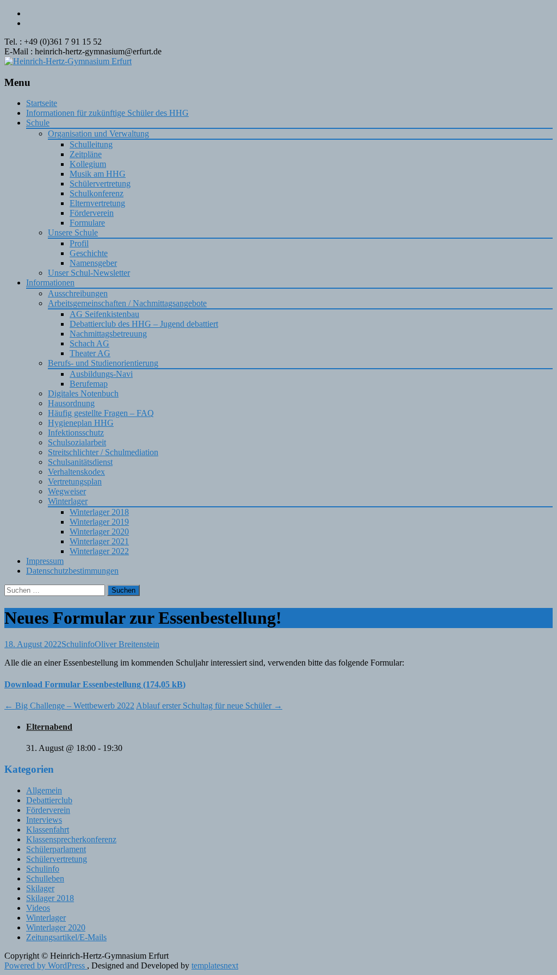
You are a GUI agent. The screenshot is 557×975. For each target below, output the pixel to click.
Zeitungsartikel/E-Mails (66, 937)
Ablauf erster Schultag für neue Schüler (209, 705)
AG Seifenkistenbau (104, 314)
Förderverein (92, 213)
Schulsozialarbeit (77, 442)
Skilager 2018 (50, 898)
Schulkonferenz (96, 193)
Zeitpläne (86, 154)
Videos (38, 907)
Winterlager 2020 (99, 531)
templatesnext (214, 965)
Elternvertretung (97, 203)
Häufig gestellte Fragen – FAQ (101, 413)
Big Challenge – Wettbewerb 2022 (69, 705)
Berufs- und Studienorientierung (103, 363)
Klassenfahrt (47, 829)
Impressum (45, 561)
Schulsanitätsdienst (80, 462)
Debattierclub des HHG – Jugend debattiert (144, 323)
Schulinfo (78, 644)
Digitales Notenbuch (83, 393)
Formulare (87, 222)
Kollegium (88, 164)
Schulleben (45, 878)
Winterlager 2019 (99, 521)
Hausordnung (71, 403)
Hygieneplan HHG (81, 422)
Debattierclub (49, 800)
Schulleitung (91, 144)
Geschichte (89, 253)
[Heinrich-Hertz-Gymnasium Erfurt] (68, 61)
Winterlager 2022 (99, 551)
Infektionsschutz (76, 432)
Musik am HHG (98, 173)
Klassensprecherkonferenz (71, 839)
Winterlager (68, 501)
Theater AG (90, 353)
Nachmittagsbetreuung (108, 333)
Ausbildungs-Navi (101, 373)
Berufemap (89, 383)
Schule (37, 122)
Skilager (40, 888)
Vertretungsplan (75, 481)
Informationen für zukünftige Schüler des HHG (107, 112)
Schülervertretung (100, 183)
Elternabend (49, 726)
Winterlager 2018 (99, 512)
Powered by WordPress (45, 965)
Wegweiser (67, 491)
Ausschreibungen (78, 293)
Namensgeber (93, 263)
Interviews (44, 819)
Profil (79, 243)
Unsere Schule (73, 232)
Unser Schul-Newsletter (89, 272)
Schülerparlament (56, 849)
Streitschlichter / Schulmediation (103, 452)
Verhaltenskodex (76, 471)
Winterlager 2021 (99, 541)
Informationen (50, 282)
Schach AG (89, 343)
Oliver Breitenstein (127, 644)
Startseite (41, 103)
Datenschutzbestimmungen (72, 570)
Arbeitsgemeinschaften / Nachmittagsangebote (127, 303)
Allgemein (44, 790)
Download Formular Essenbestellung (72, 684)
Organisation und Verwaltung (98, 133)
